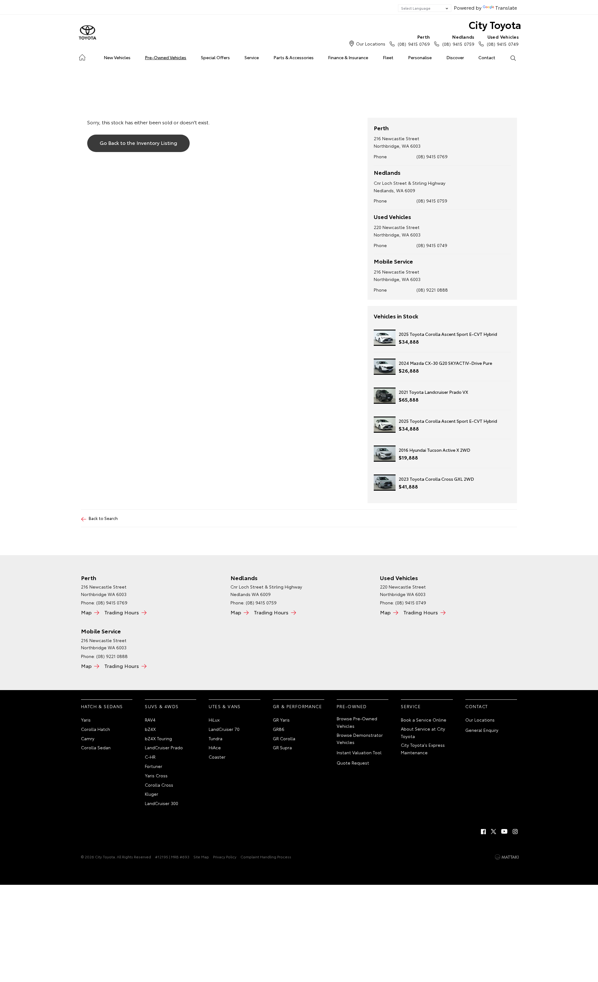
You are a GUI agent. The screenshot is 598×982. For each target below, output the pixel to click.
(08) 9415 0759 (458, 40)
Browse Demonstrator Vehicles (360, 739)
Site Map (201, 856)
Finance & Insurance (348, 57)
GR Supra (282, 747)
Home (82, 56)
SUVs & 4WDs (161, 706)
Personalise (420, 57)
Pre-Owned (352, 706)
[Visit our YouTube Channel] (504, 831)
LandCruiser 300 (161, 803)
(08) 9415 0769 (414, 40)
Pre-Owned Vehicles (165, 57)
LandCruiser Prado (164, 747)
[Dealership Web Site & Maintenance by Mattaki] (507, 857)
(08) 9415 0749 (503, 40)
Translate (506, 7)
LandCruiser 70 (224, 729)
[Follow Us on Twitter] (494, 831)
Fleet (388, 57)
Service (251, 57)
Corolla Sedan (96, 747)
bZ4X (150, 729)
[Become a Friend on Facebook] (483, 831)
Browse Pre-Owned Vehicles (357, 722)
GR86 (278, 729)
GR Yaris (281, 720)
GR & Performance (297, 706)
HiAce (215, 747)
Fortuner (153, 766)
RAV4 (150, 720)
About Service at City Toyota (423, 732)
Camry (87, 738)
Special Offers (215, 57)
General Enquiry (481, 730)
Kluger (151, 794)
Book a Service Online (423, 720)
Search (512, 57)
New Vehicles (117, 57)
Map (86, 612)
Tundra (215, 738)
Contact (486, 57)
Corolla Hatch (95, 729)
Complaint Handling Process (265, 856)
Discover (455, 57)
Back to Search (103, 518)
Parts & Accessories (293, 57)
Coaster (217, 757)
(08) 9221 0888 (432, 290)
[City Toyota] (87, 32)
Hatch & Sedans (102, 706)
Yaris (86, 720)
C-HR (150, 757)
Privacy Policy (224, 856)
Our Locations (370, 44)
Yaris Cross (156, 775)
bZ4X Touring (158, 738)
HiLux (214, 720)
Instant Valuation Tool (359, 752)
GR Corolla (284, 738)
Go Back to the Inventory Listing (138, 142)
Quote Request (353, 763)
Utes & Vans (224, 706)
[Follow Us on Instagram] (515, 831)
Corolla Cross (159, 785)
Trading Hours (121, 612)
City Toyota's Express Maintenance (423, 749)
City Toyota (495, 24)
